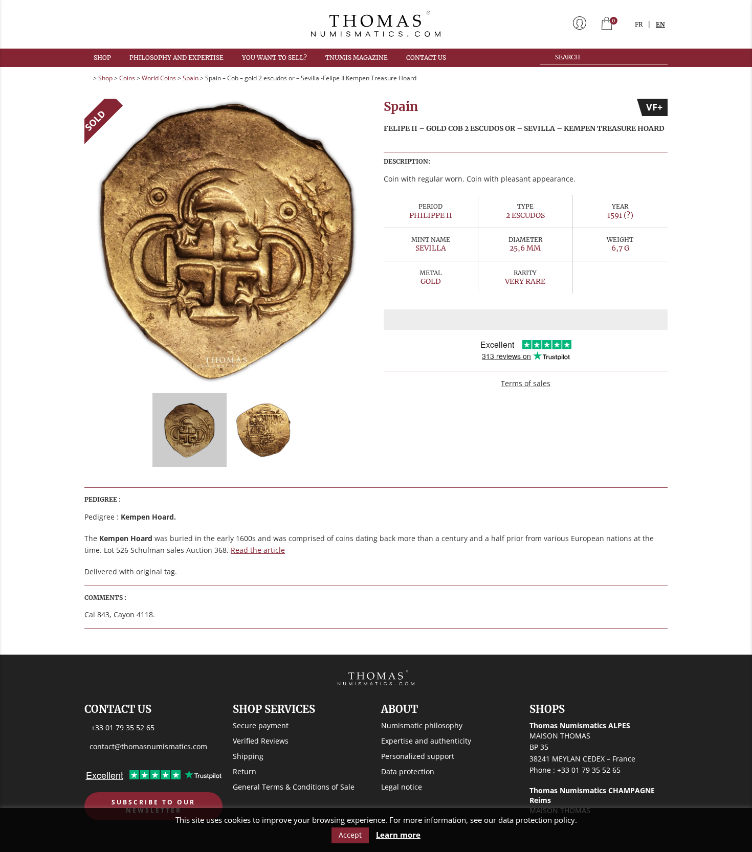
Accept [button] (350, 835)
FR (639, 24)
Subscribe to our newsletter (153, 806)
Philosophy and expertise (176, 57)
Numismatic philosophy (421, 725)
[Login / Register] (579, 24)
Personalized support (417, 756)
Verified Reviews (261, 741)
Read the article (258, 550)
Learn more (398, 835)
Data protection (407, 771)
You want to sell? (274, 57)
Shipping (248, 756)
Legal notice (401, 787)
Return (244, 771)
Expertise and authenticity (426, 741)
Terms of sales (525, 383)
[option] (226, 241)
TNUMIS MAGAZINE (356, 57)
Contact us (426, 57)
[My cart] (607, 24)
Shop (102, 57)
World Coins (159, 78)
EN (660, 24)
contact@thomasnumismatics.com (148, 746)
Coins (127, 78)
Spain (190, 78)
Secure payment (261, 725)
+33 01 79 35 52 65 (122, 727)
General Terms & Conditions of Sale (294, 787)
